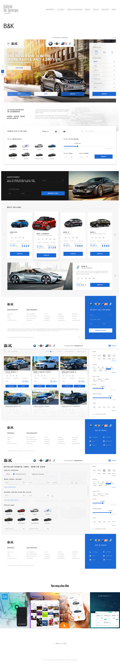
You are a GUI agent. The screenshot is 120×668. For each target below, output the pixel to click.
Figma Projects (50, 9)
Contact (114, 9)
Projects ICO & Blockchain (74, 9)
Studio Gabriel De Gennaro (56, 660)
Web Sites (96, 9)
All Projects (60, 9)
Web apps (88, 9)
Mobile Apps (105, 9)
